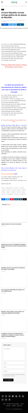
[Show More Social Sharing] (25, 24)
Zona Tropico (22, 194)
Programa (13, 192)
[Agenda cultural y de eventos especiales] (14, 215)
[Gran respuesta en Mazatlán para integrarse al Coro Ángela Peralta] (14, 281)
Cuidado (16, 187)
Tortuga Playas (10, 194)
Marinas (18, 189)
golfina (13, 189)
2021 (3, 9)
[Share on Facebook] (5, 24)
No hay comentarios (21, 20)
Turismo (14, 405)
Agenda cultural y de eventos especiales (11, 224)
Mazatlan (24, 189)
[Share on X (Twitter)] (12, 24)
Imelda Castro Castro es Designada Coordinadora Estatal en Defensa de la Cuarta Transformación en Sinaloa (14, 246)
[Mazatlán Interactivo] (14, 2)
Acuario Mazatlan (9, 187)
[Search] (26, 2)
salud (23, 192)
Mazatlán (19, 405)
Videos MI (8, 405)
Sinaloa (3, 194)
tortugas (16, 194)
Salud (22, 403)
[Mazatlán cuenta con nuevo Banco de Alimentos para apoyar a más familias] (14, 259)
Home (4, 403)
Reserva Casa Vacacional (13, 403)
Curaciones (22, 187)
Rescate (18, 192)
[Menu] (2, 2)
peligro (8, 192)
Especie (3, 189)
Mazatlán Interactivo (18, 409)
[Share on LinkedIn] (20, 24)
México (3, 192)
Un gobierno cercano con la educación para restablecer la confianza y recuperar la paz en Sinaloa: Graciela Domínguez (12, 335)
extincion (9, 189)
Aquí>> (16, 173)
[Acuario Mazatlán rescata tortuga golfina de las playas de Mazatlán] (14, 34)
